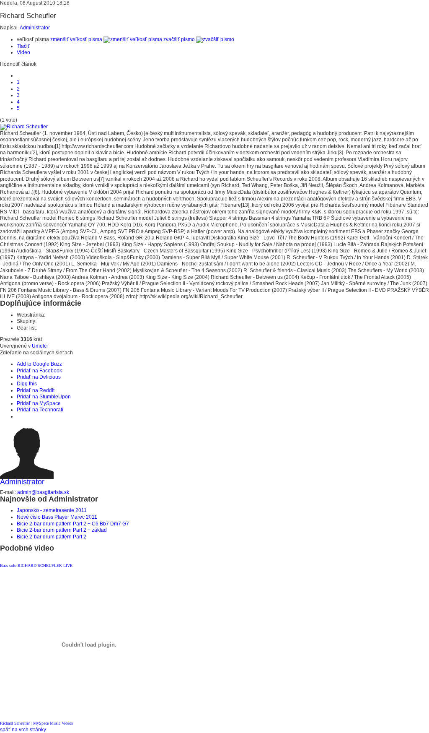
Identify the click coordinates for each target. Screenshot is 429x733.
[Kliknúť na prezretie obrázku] (24, 127)
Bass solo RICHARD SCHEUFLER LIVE (36, 565)
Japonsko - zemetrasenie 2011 (52, 510)
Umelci (40, 346)
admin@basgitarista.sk (43, 492)
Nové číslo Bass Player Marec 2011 (57, 517)
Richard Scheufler (15, 723)
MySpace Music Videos (53, 723)
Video (23, 52)
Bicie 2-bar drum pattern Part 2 (51, 537)
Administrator (35, 28)
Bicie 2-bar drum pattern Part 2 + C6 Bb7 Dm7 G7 (73, 524)
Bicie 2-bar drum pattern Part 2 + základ (62, 530)
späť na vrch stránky (23, 730)
